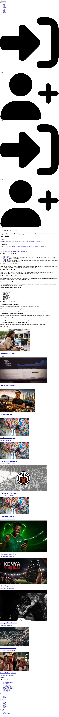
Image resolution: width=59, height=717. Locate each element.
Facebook (4, 702)
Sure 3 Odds (18, 241)
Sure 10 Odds (32, 241)
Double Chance (8, 241)
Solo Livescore (5, 691)
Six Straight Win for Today (8, 686)
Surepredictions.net (6, 259)
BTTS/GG (2, 246)
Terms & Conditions (6, 713)
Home (4, 4)
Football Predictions (6, 689)
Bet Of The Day (13, 251)
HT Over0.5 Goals (8, 246)
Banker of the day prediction (8, 687)
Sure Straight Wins (39, 241)
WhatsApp (5, 706)
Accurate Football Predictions (8, 688)
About (4, 6)
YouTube (4, 707)
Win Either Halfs (3, 251)
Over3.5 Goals (25, 246)
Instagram (4, 704)
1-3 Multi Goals (37, 246)
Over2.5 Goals (20, 246)
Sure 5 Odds (28, 241)
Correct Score (19, 251)
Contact (4, 7)
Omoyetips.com (6, 256)
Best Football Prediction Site (8, 682)
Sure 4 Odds (23, 241)
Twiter (4, 703)
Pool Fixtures (24, 251)
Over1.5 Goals (14, 246)
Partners (4, 697)
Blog (4, 5)
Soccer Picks (5, 684)
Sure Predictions (6, 683)
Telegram (4, 705)
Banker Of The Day (6, 690)
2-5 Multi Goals (43, 246)
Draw (4, 241)
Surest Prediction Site (7, 685)
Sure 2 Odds (13, 241)
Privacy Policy (5, 712)
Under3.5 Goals (31, 246)
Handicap (8, 251)
